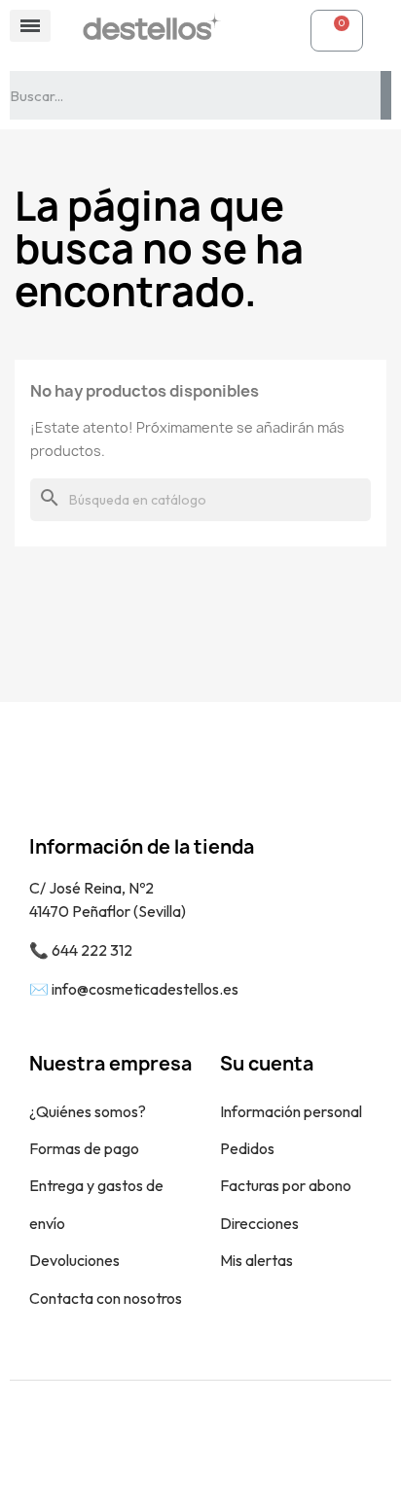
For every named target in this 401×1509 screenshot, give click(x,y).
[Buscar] (386, 95)
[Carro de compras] (336, 31)
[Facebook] (179, 1444)
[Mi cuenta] (275, 30)
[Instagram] (222, 1444)
